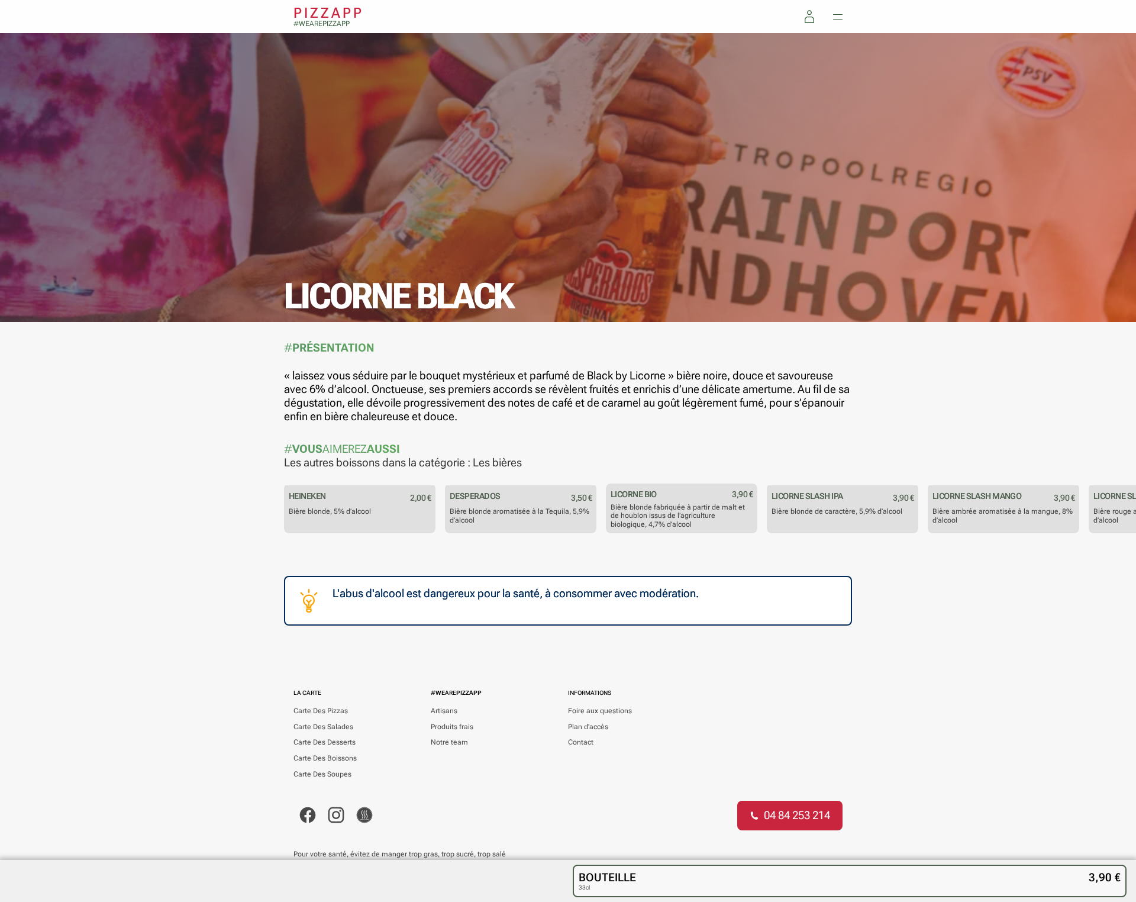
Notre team (449, 742)
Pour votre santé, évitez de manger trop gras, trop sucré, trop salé (399, 854)
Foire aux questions (600, 711)
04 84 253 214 (797, 815)
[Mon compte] (809, 16)
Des (320, 711)
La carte (307, 693)
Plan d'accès (588, 727)
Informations (589, 693)
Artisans (444, 711)
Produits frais (452, 727)
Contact (580, 742)
